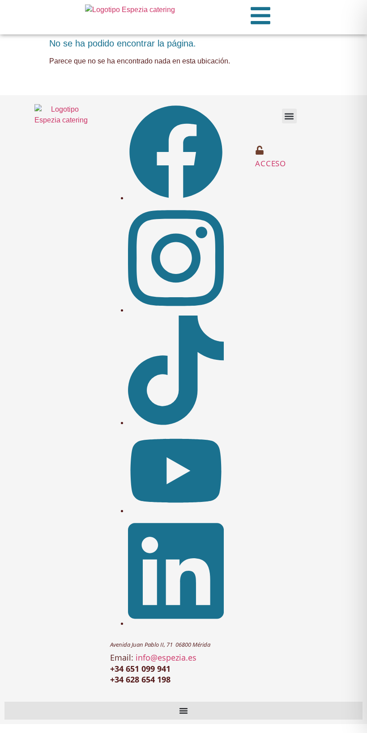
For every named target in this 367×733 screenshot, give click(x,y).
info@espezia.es (166, 657)
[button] (289, 116)
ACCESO (270, 163)
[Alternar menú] (183, 710)
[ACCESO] (259, 150)
